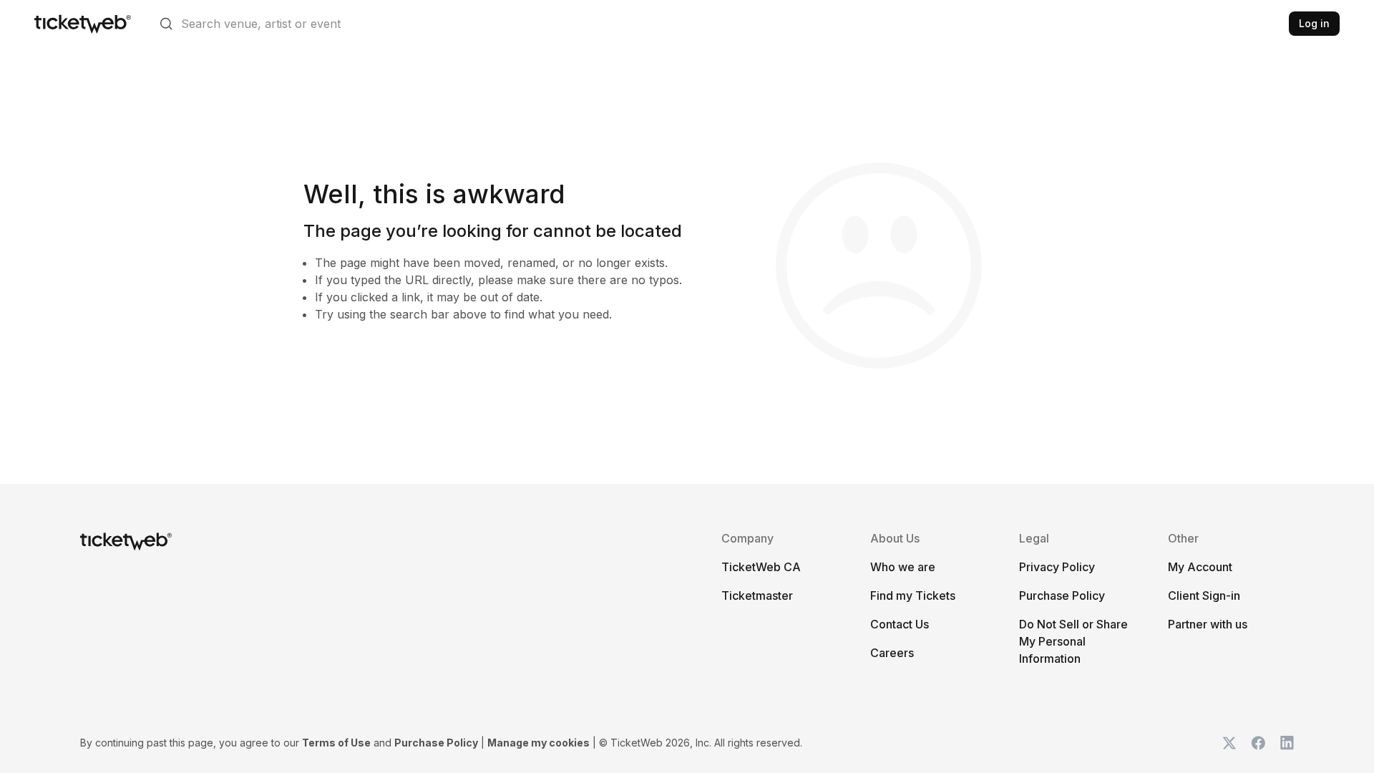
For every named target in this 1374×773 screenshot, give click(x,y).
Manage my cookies (538, 742)
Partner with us (1207, 624)
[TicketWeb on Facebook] (1258, 743)
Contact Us (899, 624)
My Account (1200, 567)
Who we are (902, 567)
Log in (1314, 23)
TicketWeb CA (761, 567)
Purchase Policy (1062, 595)
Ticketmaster (757, 595)
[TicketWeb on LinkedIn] (1287, 743)
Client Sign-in (1204, 595)
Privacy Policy (1057, 567)
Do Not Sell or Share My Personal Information (1073, 641)
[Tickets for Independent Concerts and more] (82, 23)
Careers (892, 653)
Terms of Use (336, 742)
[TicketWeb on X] (1229, 743)
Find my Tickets (912, 595)
